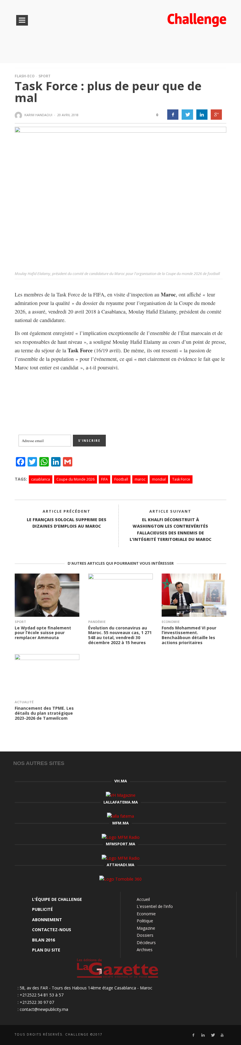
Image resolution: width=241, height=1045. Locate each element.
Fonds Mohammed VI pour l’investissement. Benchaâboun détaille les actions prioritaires (189, 635)
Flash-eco (25, 76)
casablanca (40, 479)
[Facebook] (193, 1035)
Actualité (24, 702)
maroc (140, 479)
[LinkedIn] (203, 1035)
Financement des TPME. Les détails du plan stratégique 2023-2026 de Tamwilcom (44, 713)
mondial (159, 479)
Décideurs (146, 942)
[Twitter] (213, 1035)
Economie (171, 621)
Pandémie (97, 621)
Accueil (143, 899)
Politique (145, 921)
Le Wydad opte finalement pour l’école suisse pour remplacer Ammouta (43, 633)
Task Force (181, 479)
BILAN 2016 (43, 940)
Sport (45, 76)
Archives (145, 949)
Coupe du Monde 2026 (75, 479)
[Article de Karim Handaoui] (19, 115)
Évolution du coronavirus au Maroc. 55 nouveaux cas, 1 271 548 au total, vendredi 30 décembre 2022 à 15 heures (120, 635)
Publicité (42, 909)
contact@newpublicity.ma (44, 1009)
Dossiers (145, 935)
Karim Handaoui (38, 115)
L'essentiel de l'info (155, 906)
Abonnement (47, 919)
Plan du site (46, 950)
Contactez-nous (51, 929)
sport (20, 621)
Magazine (146, 928)
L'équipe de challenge (57, 899)
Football (121, 479)
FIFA (104, 479)
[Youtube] (222, 1035)
